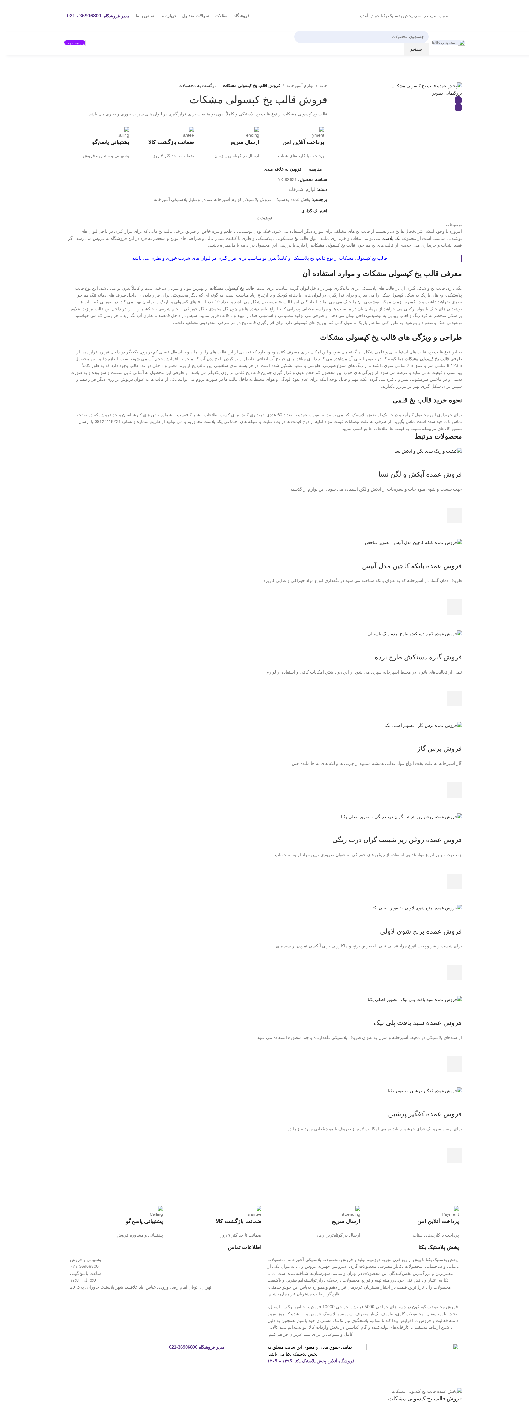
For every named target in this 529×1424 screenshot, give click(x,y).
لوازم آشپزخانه (300, 85)
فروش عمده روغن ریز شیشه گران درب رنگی (397, 840)
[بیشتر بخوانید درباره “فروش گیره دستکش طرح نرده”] (454, 698)
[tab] (264, 218)
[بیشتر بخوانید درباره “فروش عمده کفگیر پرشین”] (454, 1155)
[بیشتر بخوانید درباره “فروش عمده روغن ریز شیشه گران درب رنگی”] (454, 881)
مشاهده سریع (454, 531)
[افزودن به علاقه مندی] (454, 500)
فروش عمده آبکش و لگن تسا (420, 474)
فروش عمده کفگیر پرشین (425, 1114)
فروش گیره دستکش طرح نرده (418, 657)
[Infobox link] (295, 143)
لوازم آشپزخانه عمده (222, 199)
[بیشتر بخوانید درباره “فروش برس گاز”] (454, 790)
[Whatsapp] (138, 1351)
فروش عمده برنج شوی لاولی (421, 931)
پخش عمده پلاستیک (292, 199)
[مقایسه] (454, 462)
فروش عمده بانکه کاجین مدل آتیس (412, 566)
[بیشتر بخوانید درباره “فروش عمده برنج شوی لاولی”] (454, 972)
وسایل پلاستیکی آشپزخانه (177, 199)
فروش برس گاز (439, 748)
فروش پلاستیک (258, 199)
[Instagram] (155, 1351)
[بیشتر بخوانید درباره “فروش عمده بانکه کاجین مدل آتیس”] (454, 607)
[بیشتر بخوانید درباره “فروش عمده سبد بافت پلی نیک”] (454, 1064)
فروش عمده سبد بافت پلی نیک (418, 1022)
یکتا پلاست (390, 238)
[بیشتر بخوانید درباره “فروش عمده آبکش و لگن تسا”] (454, 515)
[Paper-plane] (122, 1351)
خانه (323, 85)
